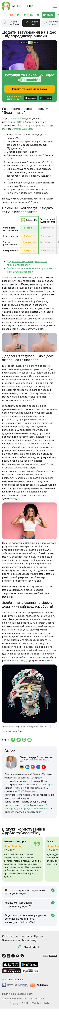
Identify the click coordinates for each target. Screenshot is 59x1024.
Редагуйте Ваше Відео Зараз (29, 89)
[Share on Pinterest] (24, 740)
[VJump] (39, 985)
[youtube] (44, 767)
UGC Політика (36, 998)
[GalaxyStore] (11, 970)
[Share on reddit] (29, 740)
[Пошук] (5, 15)
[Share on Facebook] (13, 740)
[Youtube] (17, 956)
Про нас (39, 936)
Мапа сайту (29, 940)
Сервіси (7, 936)
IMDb (26, 805)
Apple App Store (35, 125)
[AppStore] (11, 964)
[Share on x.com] (18, 740)
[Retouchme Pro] (15, 985)
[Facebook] (13, 956)
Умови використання (14, 998)
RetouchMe (19, 118)
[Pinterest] (22, 956)
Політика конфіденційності (17, 993)
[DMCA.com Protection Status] (50, 955)
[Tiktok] (8, 956)
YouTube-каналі (27, 791)
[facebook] (38, 767)
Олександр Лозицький (36, 759)
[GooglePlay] (29, 964)
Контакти (26, 936)
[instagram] (33, 767)
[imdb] (22, 767)
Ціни (16, 936)
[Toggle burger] (53, 6)
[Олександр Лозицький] (10, 762)
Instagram (48, 784)
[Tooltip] (35, 228)
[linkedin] (27, 767)
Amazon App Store (23, 128)
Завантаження (11, 940)
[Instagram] (4, 956)
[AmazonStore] (30, 970)
